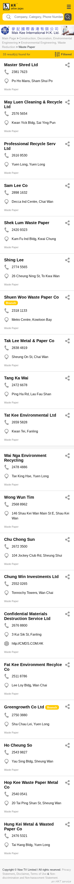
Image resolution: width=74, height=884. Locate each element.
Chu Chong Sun (19, 539)
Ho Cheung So (18, 745)
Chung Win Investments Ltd (31, 576)
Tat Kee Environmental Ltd (30, 415)
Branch (11, 303)
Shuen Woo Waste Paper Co (31, 297)
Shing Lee (14, 260)
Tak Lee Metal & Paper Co (29, 340)
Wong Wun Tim (19, 497)
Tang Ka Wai (16, 378)
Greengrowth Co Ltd (24, 707)
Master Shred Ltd (21, 65)
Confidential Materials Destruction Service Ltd (27, 616)
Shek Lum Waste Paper (26, 222)
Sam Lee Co (16, 185)
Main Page (9, 38)
